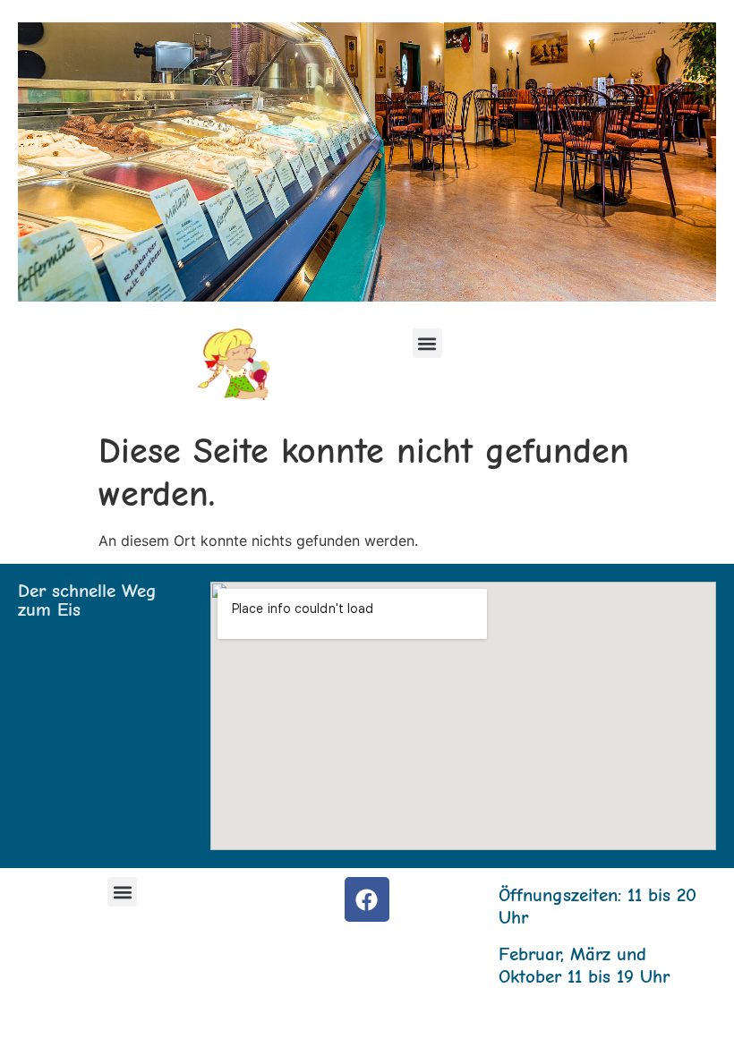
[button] (427, 343)
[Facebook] (367, 899)
